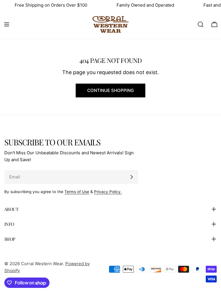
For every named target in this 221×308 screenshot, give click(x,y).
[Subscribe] (131, 177)
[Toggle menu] (6, 24)
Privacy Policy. (108, 191)
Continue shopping (110, 90)
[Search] (200, 24)
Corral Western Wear (42, 263)
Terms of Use (76, 191)
